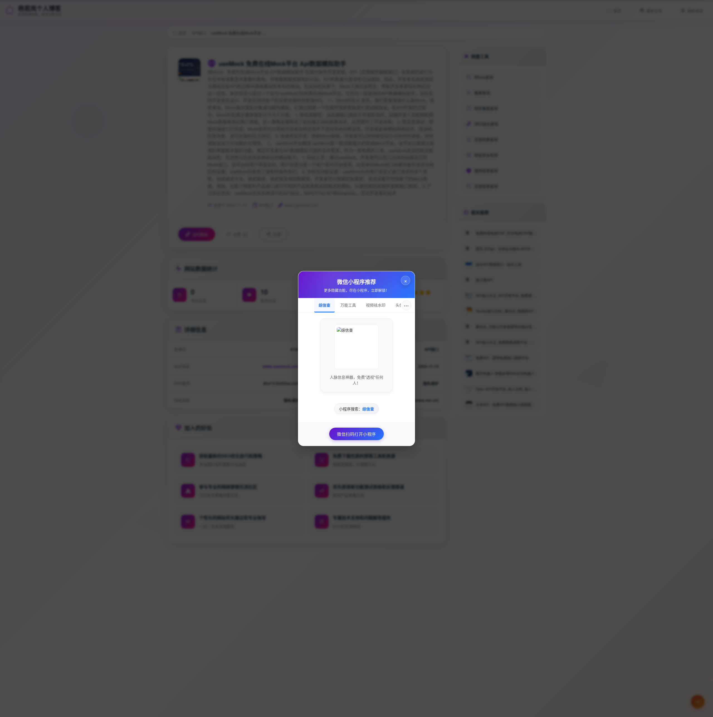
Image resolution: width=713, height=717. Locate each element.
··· (406, 305)
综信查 (324, 305)
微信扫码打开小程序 (356, 434)
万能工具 (348, 305)
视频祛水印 (375, 305)
